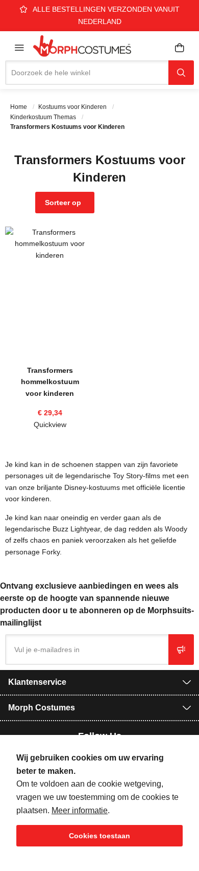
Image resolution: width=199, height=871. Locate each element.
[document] (99, 798)
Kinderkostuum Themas (44, 117)
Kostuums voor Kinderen (73, 106)
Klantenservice (37, 682)
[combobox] (86, 72)
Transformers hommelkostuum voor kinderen (50, 381)
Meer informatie (80, 810)
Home (19, 106)
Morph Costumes (41, 707)
